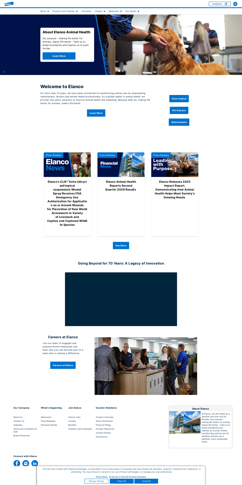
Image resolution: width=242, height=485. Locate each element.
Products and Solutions (64, 11)
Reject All (122, 481)
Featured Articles (49, 425)
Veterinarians (179, 122)
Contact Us (18, 421)
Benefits (72, 425)
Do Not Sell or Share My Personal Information (127, 477)
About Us (17, 417)
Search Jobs (74, 417)
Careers (98, 11)
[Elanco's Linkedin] (34, 463)
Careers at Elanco (63, 365)
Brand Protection (21, 435)
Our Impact (130, 11)
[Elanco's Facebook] (16, 463)
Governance (101, 436)
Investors (217, 4)
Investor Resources (105, 429)
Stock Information (104, 421)
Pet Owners (179, 110)
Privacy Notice (102, 477)
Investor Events (103, 433)
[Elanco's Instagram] (25, 463)
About (43, 11)
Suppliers (18, 425)
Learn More (59, 56)
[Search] (235, 4)
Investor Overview (104, 417)
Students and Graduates (80, 429)
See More (120, 245)
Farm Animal (179, 98)
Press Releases (48, 421)
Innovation (86, 11)
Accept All (146, 481)
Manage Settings (96, 481)
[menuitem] (44, 11)
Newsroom (114, 11)
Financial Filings (103, 425)
